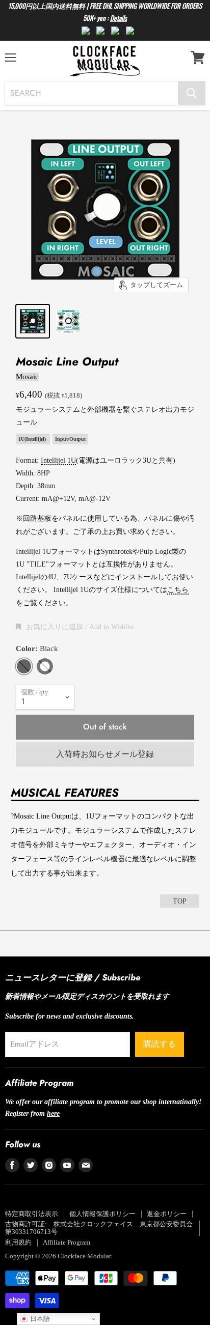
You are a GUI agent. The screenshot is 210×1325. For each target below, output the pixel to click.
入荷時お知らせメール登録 (105, 754)
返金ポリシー (167, 1214)
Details (118, 18)
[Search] (191, 93)
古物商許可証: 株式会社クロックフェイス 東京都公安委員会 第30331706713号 (102, 1227)
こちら (178, 590)
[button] (75, 626)
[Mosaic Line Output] (32, 321)
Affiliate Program (66, 1242)
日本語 (39, 1318)
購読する (159, 1044)
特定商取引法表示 (31, 1214)
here (53, 1113)
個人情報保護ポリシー (102, 1214)
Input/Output (70, 439)
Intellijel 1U (58, 460)
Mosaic (27, 377)
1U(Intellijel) (32, 439)
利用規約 (18, 1242)
